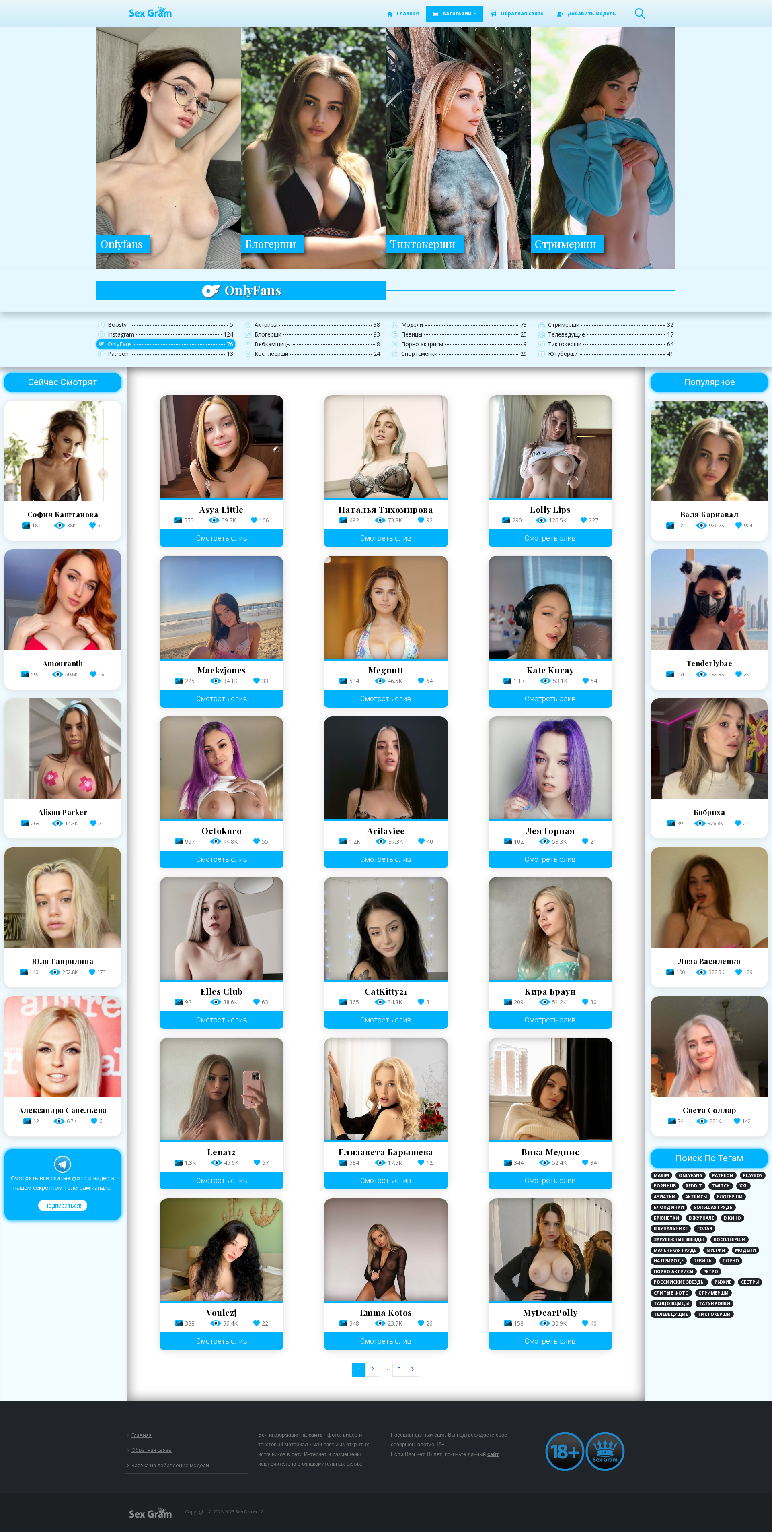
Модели (745, 1250)
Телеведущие (671, 1314)
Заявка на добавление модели (170, 1465)
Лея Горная (550, 830)
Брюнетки (666, 1218)
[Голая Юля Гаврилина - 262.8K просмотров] (62, 946)
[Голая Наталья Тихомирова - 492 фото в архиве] (386, 446)
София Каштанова (63, 514)
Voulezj (221, 1312)
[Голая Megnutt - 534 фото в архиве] (386, 607)
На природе (669, 1261)
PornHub (665, 1186)
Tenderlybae (709, 663)
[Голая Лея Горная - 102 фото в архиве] (550, 767)
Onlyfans (690, 1175)
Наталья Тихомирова (386, 509)
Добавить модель (591, 13)
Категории (457, 13)
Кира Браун (550, 991)
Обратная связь (522, 13)
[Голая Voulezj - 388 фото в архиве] (221, 1249)
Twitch (721, 1186)
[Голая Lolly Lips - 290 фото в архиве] (550, 446)
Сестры (750, 1282)
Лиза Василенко (709, 961)
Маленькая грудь (675, 1250)
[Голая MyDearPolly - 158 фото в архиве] (550, 1249)
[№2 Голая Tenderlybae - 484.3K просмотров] (709, 648)
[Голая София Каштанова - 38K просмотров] (62, 499)
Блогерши (730, 1197)
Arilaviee (386, 830)
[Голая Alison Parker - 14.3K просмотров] (62, 797)
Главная (408, 13)
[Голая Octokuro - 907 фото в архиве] (221, 767)
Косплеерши (729, 1239)
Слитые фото (671, 1293)
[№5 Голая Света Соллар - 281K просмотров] (709, 1094)
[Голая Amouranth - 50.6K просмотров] (62, 648)
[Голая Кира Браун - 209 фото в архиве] (550, 928)
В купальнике (671, 1228)
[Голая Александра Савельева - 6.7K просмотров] (62, 1094)
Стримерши (713, 1293)
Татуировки (714, 1303)
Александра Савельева (62, 1110)
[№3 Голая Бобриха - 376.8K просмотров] (709, 797)
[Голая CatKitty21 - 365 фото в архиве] (386, 928)
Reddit (694, 1186)
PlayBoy (752, 1175)
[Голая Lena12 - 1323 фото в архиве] (221, 1089)
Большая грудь (713, 1207)
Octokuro (221, 830)
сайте (315, 1435)
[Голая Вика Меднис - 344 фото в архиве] (550, 1089)
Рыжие (723, 1282)
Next (413, 1370)
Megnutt (386, 669)
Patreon (722, 1175)
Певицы (703, 1261)
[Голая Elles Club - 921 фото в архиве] (221, 928)
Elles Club (222, 991)
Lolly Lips (550, 509)
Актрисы (696, 1197)
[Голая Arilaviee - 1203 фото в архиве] (386, 767)
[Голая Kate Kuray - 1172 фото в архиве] (550, 607)
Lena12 (221, 1151)
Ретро (710, 1271)
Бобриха (709, 812)
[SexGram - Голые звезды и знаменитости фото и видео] (149, 11)
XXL (743, 1186)
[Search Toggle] (640, 13)
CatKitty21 (386, 991)
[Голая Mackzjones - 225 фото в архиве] (221, 607)
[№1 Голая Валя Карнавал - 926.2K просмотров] (709, 499)
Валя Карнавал (709, 514)
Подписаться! (62, 1205)
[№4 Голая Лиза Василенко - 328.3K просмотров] (709, 946)
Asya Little (221, 509)
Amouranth (63, 663)
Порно (731, 1261)
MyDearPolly (550, 1312)
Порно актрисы (674, 1271)
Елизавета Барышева (386, 1151)
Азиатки (665, 1197)
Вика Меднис (551, 1151)
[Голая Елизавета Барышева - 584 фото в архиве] (386, 1089)
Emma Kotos (386, 1312)
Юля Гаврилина (63, 961)
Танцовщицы (671, 1303)
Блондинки (669, 1207)
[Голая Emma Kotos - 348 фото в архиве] (386, 1249)
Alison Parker (63, 812)
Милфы (715, 1250)
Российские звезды (679, 1282)
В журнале (701, 1218)
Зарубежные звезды (679, 1239)
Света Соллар (709, 1110)
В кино (732, 1218)
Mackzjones (221, 669)
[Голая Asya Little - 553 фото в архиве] (221, 446)
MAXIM (661, 1175)
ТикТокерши (714, 1314)
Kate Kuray (550, 669)
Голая (704, 1228)
